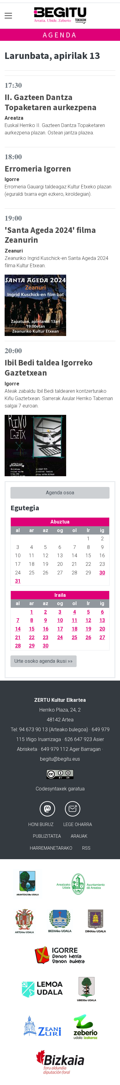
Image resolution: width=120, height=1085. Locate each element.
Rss (86, 848)
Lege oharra (77, 824)
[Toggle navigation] (8, 15)
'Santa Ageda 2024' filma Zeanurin (50, 235)
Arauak (79, 836)
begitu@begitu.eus (60, 759)
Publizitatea (47, 836)
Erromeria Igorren (38, 168)
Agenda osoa (60, 493)
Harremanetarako (51, 848)
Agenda (60, 35)
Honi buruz (41, 824)
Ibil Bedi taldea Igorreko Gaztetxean (49, 367)
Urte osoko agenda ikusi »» (43, 661)
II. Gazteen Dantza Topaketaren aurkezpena (51, 102)
